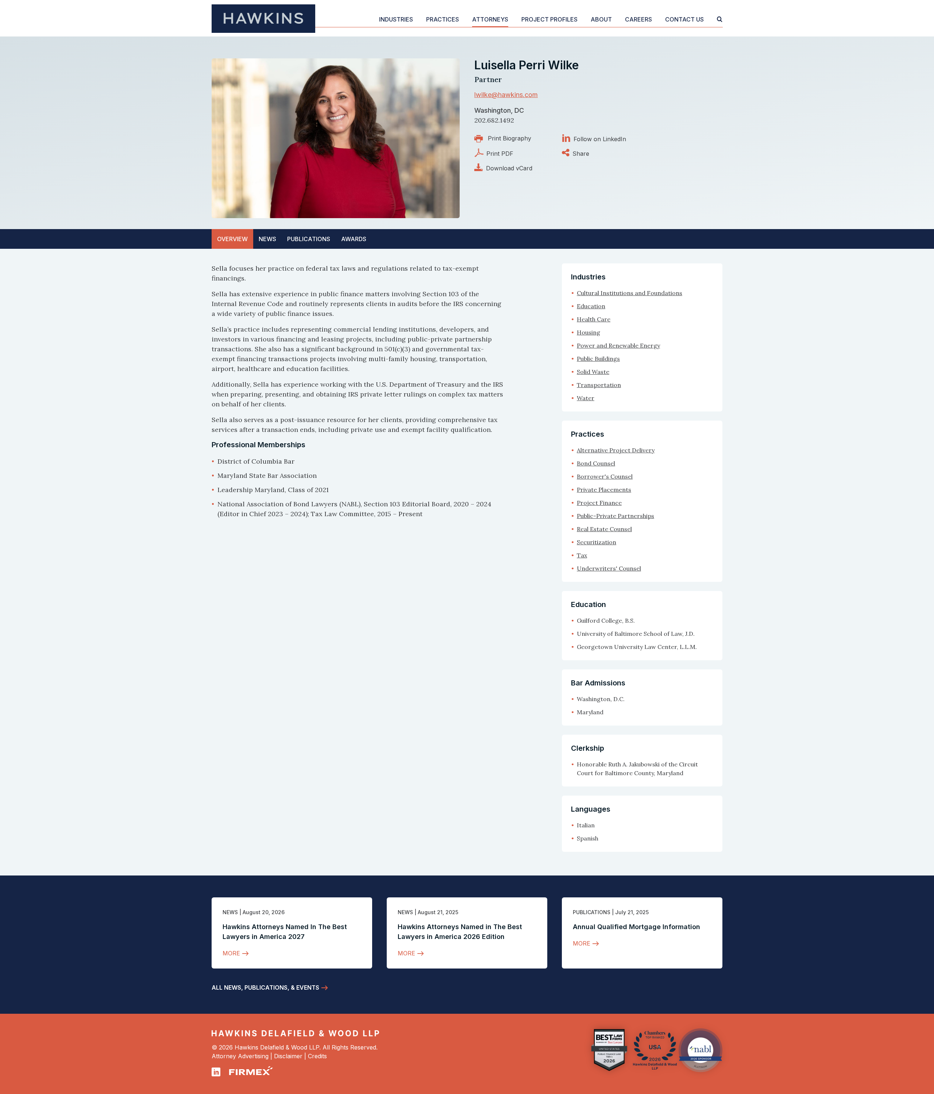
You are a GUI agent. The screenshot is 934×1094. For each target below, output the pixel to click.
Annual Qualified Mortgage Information (636, 927)
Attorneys (490, 19)
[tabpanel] (357, 391)
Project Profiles (549, 19)
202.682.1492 (494, 120)
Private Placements (604, 489)
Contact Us (684, 19)
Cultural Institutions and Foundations (629, 293)
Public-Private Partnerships (615, 515)
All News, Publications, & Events (265, 987)
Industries (396, 19)
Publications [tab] (308, 239)
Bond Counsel (596, 463)
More (231, 953)
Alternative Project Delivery (616, 450)
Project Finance (599, 502)
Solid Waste (593, 371)
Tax (582, 555)
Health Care (593, 319)
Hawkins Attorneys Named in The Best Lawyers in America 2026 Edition (460, 931)
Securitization (596, 542)
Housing (588, 332)
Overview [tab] (232, 239)
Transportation (599, 384)
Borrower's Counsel (605, 476)
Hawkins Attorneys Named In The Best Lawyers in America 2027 (285, 931)
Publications (591, 912)
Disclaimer (288, 1056)
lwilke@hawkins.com (506, 94)
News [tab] (267, 239)
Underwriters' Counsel (609, 568)
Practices (442, 19)
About (601, 19)
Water (585, 398)
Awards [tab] (353, 239)
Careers (638, 19)
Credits (317, 1056)
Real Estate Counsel (604, 529)
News (230, 912)
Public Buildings (598, 358)
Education (591, 306)
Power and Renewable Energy (618, 345)
